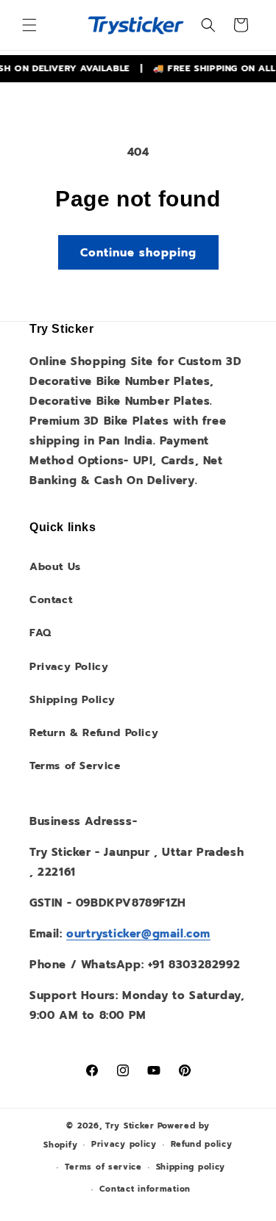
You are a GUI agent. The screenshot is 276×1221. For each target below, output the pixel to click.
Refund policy (202, 1144)
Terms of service (103, 1167)
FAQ (40, 633)
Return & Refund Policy (93, 733)
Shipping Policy (72, 699)
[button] (29, 25)
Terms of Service (75, 766)
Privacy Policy (68, 666)
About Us (55, 567)
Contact (50, 600)
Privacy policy (124, 1144)
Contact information (145, 1189)
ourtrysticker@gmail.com (138, 934)
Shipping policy (191, 1167)
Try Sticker (130, 1126)
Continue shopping (138, 253)
